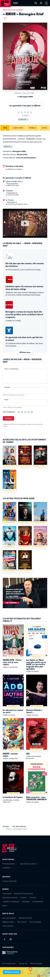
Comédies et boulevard (10, 901)
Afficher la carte (12, 971)
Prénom (7, 387)
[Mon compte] (41, 3)
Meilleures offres (8, 922)
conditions (23, 424)
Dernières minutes (25, 918)
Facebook (4, 939)
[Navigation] (46, 3)
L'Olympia (9, 191)
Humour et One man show (24, 93)
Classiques (26, 901)
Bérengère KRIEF (26, 97)
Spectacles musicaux (9, 897)
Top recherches (8, 926)
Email (6, 400)
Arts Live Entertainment (26, 158)
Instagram (10, 939)
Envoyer (8, 418)
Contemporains (37, 901)
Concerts (32, 897)
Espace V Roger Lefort (14, 181)
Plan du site (23, 963)
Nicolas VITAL (22, 154)
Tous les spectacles (9, 881)
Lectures (23, 897)
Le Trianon (10, 200)
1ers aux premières (9, 918)
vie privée (40, 424)
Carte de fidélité (35, 922)
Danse (4, 905)
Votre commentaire (11, 369)
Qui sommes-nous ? (9, 963)
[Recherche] (35, 3)
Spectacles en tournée (13, 10)
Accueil (6, 826)
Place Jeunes (22, 922)
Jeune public (7, 893)
